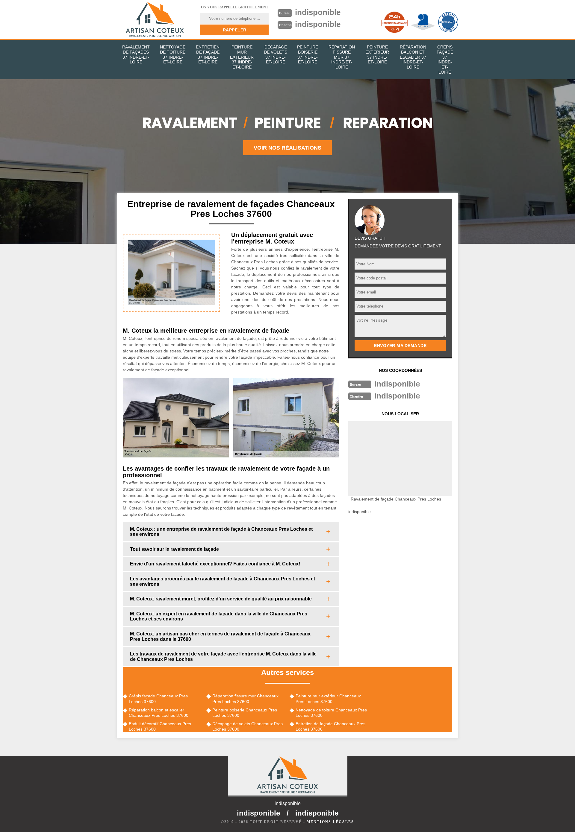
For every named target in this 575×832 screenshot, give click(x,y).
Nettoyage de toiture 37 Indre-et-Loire (172, 54)
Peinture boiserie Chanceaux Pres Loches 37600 (244, 713)
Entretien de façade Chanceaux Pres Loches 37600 (330, 726)
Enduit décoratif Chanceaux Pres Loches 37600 (160, 726)
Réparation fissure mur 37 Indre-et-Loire (342, 57)
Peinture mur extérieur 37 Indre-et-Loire (242, 57)
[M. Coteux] (155, 19)
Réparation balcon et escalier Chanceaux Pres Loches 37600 (158, 713)
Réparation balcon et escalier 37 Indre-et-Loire (413, 57)
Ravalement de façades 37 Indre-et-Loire (136, 54)
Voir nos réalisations (287, 148)
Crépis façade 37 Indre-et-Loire (445, 59)
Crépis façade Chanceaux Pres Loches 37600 (158, 698)
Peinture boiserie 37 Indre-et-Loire (307, 54)
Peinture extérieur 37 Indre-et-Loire (377, 54)
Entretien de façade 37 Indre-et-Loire (208, 54)
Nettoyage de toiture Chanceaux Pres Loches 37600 (331, 713)
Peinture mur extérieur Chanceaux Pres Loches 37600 (328, 698)
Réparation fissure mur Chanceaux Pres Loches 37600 (245, 698)
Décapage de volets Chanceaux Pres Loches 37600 (247, 726)
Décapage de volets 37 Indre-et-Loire (275, 54)
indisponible (318, 12)
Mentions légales (330, 822)
